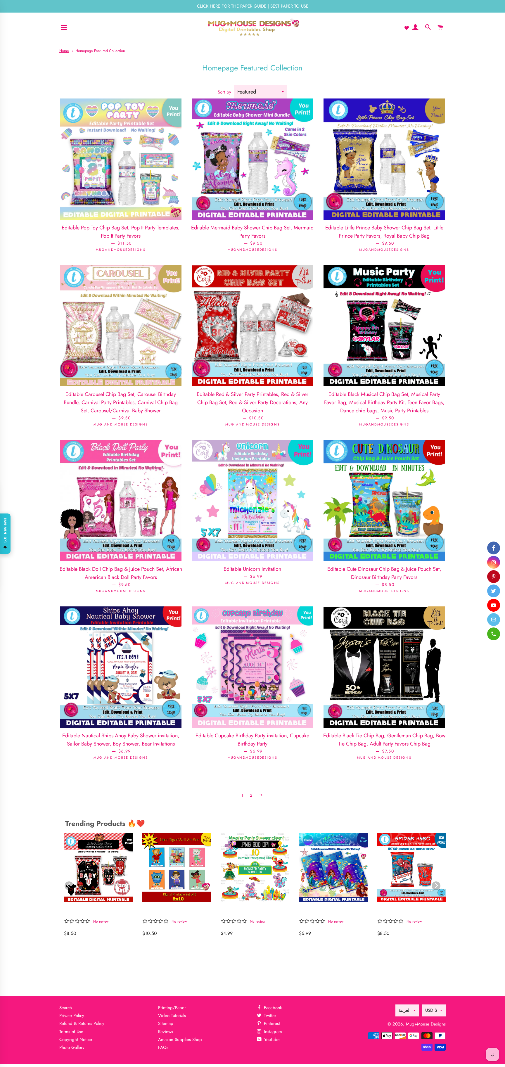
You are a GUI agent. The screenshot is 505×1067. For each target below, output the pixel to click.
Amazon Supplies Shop (180, 1039)
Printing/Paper (172, 1007)
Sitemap (165, 1023)
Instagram (272, 1031)
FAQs (163, 1047)
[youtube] (493, 605)
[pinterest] (493, 576)
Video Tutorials (172, 1015)
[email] (493, 619)
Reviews (165, 1031)
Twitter (269, 1015)
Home (64, 50)
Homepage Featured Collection (100, 50)
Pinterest (271, 1023)
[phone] (493, 633)
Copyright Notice (75, 1039)
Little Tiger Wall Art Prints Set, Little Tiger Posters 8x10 (173, 911)
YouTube (271, 1039)
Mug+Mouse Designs (426, 1024)
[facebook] (493, 548)
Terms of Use (71, 1031)
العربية (405, 1010)
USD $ (431, 1010)
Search (65, 1007)
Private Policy (71, 1015)
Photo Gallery (71, 1047)
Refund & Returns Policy (81, 1023)
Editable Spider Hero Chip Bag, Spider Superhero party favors (409, 911)
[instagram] (493, 562)
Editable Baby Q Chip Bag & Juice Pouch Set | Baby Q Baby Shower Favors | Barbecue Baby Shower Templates (97, 911)
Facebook (272, 1007)
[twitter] (493, 590)
